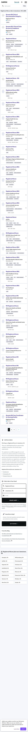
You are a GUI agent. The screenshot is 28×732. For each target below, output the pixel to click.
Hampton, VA (5, 557)
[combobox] (14, 486)
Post (16, 2)
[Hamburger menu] (26, 2)
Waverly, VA (18, 571)
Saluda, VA (17, 582)
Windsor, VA (18, 579)
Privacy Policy (10, 506)
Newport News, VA (7, 476)
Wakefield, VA (5, 575)
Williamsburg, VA (19, 557)
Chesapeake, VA (6, 473)
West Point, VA (18, 568)
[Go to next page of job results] (18, 429)
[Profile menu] (21, 2)
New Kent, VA (5, 582)
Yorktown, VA (18, 564)
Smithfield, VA (5, 568)
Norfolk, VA (6, 471)
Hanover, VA (5, 579)
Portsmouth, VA (19, 561)
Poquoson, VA (5, 571)
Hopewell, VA (5, 564)
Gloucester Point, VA (20, 575)
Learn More (16, 729)
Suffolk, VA (4, 561)
